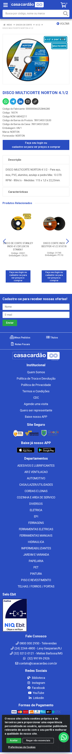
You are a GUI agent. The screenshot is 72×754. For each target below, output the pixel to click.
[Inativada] (36, 615)
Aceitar (14, 740)
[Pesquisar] (65, 13)
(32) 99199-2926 (38, 658)
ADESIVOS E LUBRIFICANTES (36, 465)
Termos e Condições (36, 391)
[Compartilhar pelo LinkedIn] (20, 101)
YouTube (38, 693)
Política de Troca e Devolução (36, 378)
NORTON (14, 132)
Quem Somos (36, 372)
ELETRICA (36, 510)
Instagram (38, 683)
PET (36, 567)
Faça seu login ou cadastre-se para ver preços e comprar (36, 144)
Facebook (38, 688)
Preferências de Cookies (21, 747)
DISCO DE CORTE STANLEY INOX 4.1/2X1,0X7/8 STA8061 (18, 246)
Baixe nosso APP (36, 416)
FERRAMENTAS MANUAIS (36, 535)
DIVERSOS (36, 503)
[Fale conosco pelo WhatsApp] (64, 737)
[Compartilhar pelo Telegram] (13, 101)
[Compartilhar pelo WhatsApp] (6, 101)
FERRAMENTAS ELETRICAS (36, 529)
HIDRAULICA (36, 542)
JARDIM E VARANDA (36, 554)
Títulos (54, 337)
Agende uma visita (36, 404)
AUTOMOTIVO (36, 478)
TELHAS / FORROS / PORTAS (36, 586)
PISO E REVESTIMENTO (36, 580)
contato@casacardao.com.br (38, 663)
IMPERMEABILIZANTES (36, 548)
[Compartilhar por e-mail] (28, 101)
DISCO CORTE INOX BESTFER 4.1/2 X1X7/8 (54, 245)
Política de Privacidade (36, 385)
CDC (36, 397)
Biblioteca (38, 678)
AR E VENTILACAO (36, 472)
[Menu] (6, 5)
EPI (36, 516)
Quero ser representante (36, 410)
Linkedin (38, 698)
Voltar (64, 23)
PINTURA (36, 573)
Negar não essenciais (38, 740)
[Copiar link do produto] (35, 101)
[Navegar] (4, 241)
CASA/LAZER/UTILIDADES (36, 484)
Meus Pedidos (22, 337)
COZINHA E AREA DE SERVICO (36, 497)
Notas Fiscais (22, 344)
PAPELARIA (36, 561)
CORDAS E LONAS (36, 491)
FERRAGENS (36, 523)
